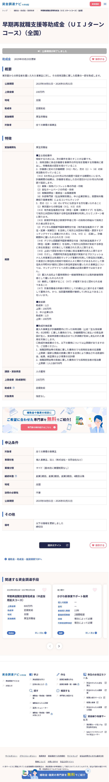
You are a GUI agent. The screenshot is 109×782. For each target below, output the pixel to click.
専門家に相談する (66, 695)
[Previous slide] (50, 646)
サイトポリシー (11, 756)
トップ (4, 10)
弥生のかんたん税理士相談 (94, 708)
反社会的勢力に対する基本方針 (92, 756)
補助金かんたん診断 (40, 703)
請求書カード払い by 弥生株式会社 (95, 725)
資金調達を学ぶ (39, 679)
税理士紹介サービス (94, 697)
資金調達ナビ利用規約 (56, 756)
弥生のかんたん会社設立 (94, 684)
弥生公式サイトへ (67, 761)
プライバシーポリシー (28, 756)
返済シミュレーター (40, 708)
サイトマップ (72, 756)
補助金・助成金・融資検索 (24, 10)
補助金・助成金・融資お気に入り (41, 713)
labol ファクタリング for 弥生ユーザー (95, 733)
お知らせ (9, 685)
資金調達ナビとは (12, 681)
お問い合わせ (53, 761)
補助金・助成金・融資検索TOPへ (25, 559)
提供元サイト (54, 545)
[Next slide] (59, 646)
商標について (40, 761)
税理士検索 (91, 702)
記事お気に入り (39, 684)
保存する (99, 59)
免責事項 (42, 756)
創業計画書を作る (66, 679)
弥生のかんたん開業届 (94, 691)
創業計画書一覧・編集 (68, 684)
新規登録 (95, 4)
